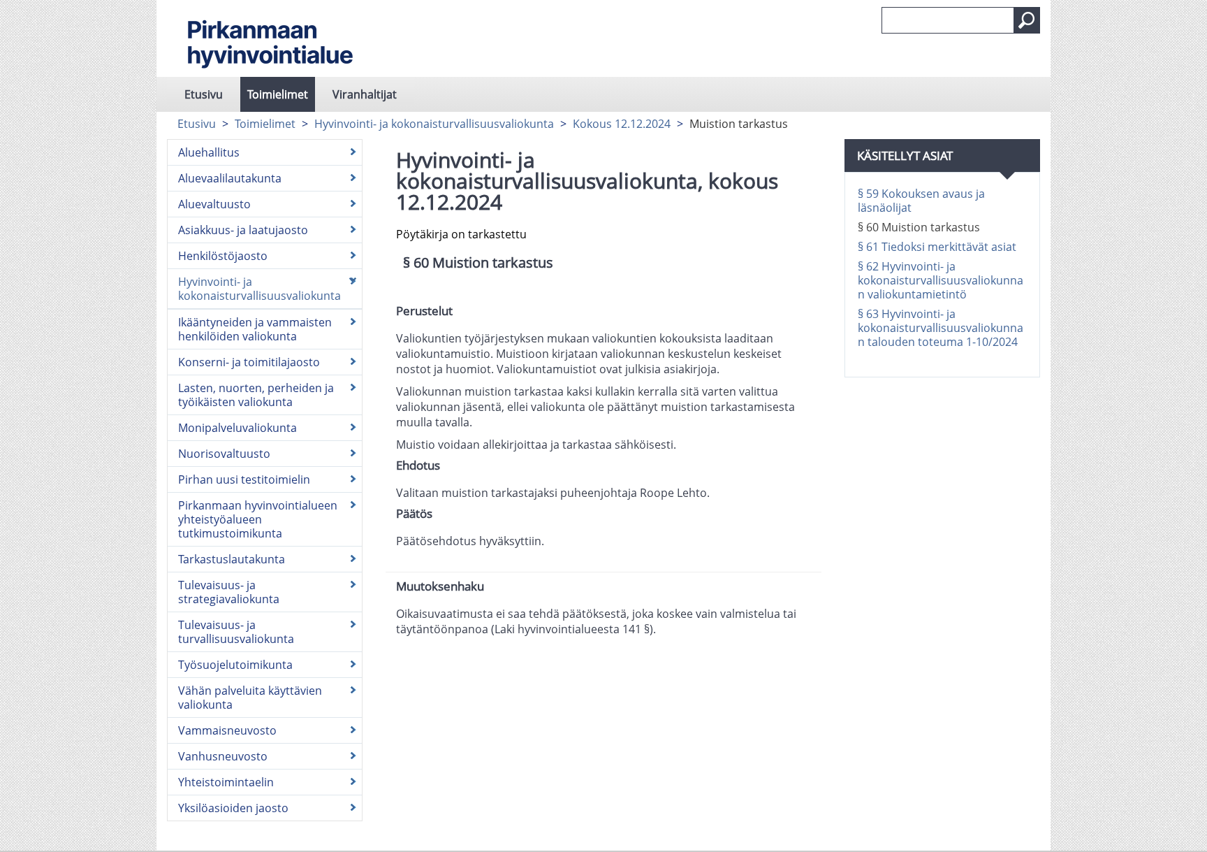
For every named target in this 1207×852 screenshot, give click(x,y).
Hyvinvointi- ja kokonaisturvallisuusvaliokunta (434, 123)
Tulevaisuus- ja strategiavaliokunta (228, 592)
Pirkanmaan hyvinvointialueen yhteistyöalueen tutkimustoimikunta (257, 519)
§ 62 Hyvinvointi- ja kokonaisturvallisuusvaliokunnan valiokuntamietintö (940, 280)
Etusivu (203, 94)
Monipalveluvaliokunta (237, 427)
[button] (1027, 20)
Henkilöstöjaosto (223, 255)
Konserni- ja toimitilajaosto (249, 362)
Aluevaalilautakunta (229, 178)
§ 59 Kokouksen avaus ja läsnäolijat (921, 201)
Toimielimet (277, 94)
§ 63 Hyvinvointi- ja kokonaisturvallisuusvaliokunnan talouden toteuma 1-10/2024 (940, 328)
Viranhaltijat (364, 94)
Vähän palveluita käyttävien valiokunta (250, 697)
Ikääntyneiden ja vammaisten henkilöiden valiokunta (255, 329)
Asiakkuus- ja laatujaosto (243, 230)
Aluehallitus (209, 152)
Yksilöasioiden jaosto (233, 808)
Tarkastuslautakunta (231, 559)
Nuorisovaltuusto (224, 453)
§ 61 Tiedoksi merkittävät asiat (937, 247)
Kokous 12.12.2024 (622, 123)
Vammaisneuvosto (227, 730)
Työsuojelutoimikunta (235, 664)
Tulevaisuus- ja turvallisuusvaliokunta (236, 632)
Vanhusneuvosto (223, 756)
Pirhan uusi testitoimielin (244, 479)
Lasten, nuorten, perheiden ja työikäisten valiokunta (256, 395)
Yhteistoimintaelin (226, 782)
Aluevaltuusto (214, 204)
